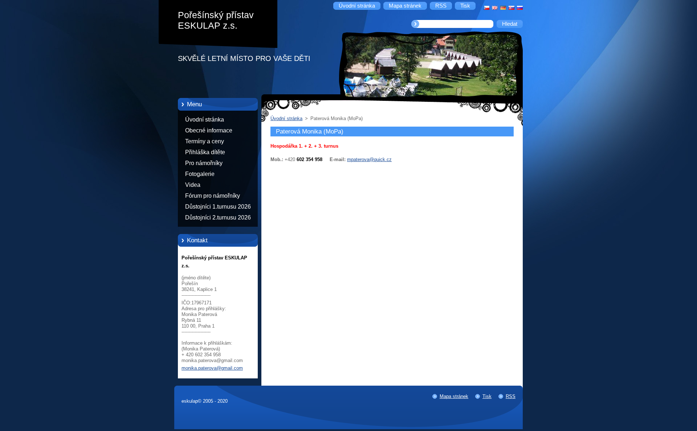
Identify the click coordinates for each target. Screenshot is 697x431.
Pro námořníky (204, 163)
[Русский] (520, 8)
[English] (495, 8)
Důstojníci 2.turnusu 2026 (218, 217)
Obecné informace (208, 130)
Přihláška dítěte (205, 152)
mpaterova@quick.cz (369, 159)
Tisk (487, 396)
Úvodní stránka (204, 119)
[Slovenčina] (511, 8)
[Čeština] (486, 8)
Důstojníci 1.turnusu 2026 (218, 207)
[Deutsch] (503, 8)
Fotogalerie (200, 174)
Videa (192, 185)
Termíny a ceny (204, 141)
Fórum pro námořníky (212, 196)
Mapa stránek (454, 396)
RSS (510, 396)
